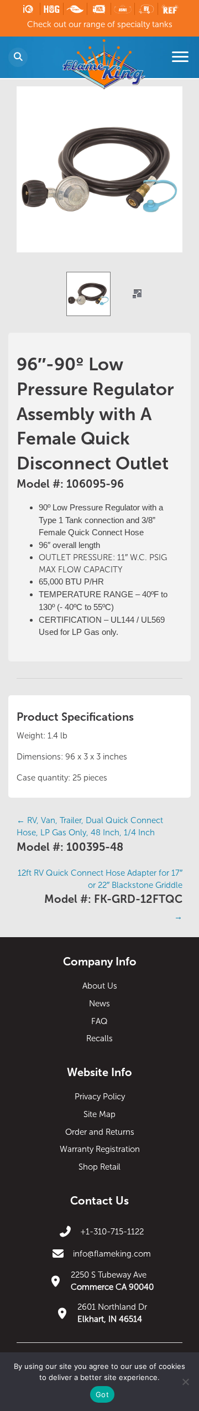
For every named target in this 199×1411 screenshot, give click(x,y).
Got (102, 1394)
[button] (137, 294)
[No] (185, 1381)
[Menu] (180, 57)
